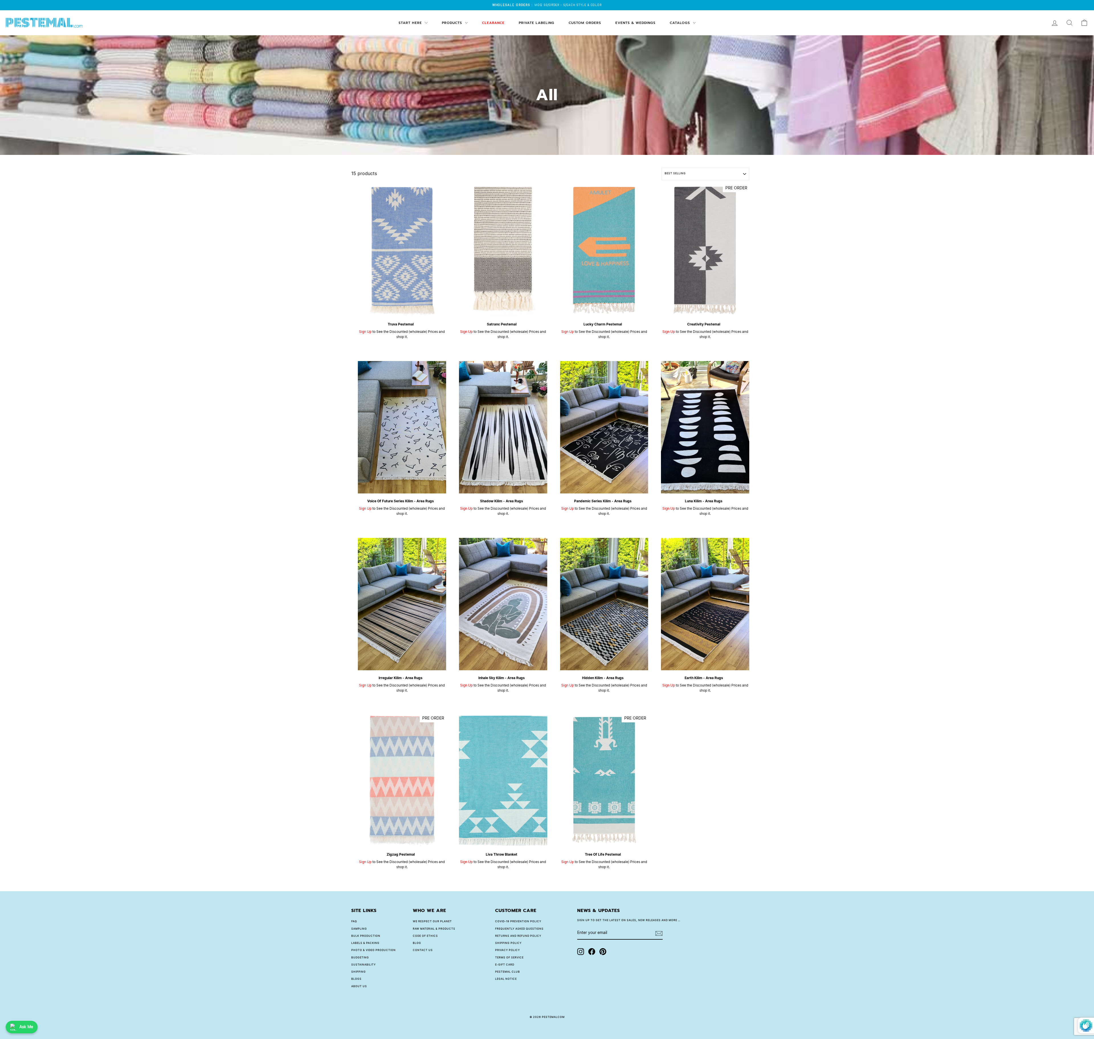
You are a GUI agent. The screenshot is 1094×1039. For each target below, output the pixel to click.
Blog (417, 943)
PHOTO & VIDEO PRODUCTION (373, 950)
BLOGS (356, 979)
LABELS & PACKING (365, 943)
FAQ (354, 921)
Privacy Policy (507, 950)
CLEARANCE (493, 22)
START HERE (411, 22)
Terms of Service (509, 957)
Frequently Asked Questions (519, 929)
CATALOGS (680, 22)
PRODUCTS (453, 22)
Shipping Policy (508, 943)
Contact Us (423, 950)
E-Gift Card (504, 965)
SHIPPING (358, 972)
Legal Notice (506, 979)
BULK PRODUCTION (365, 936)
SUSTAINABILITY (363, 965)
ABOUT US (359, 986)
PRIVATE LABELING (536, 22)
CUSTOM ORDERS (585, 22)
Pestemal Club (507, 972)
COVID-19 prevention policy (518, 921)
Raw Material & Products (434, 929)
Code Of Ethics (425, 936)
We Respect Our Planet (432, 921)
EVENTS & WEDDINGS (635, 22)
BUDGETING (360, 957)
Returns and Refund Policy (518, 936)
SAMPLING (359, 929)
